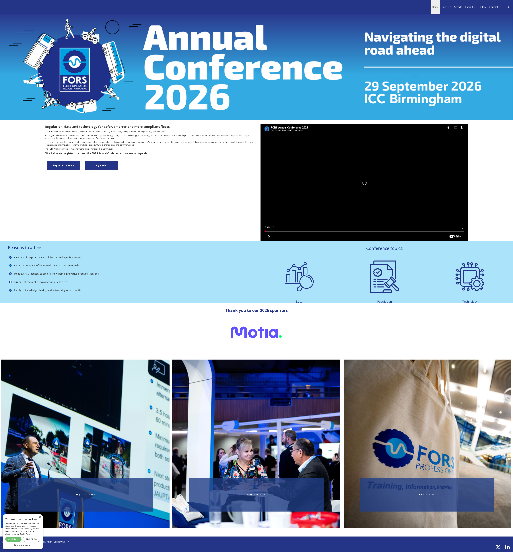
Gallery (482, 7)
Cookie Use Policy (61, 542)
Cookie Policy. (25, 534)
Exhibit (469, 7)
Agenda (458, 7)
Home (435, 7)
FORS (507, 7)
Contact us (495, 7)
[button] (22, 545)
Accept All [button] (13, 539)
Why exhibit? (256, 494)
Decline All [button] (31, 539)
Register (446, 7)
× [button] (40, 517)
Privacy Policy (46, 542)
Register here (85, 494)
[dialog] (23, 531)
